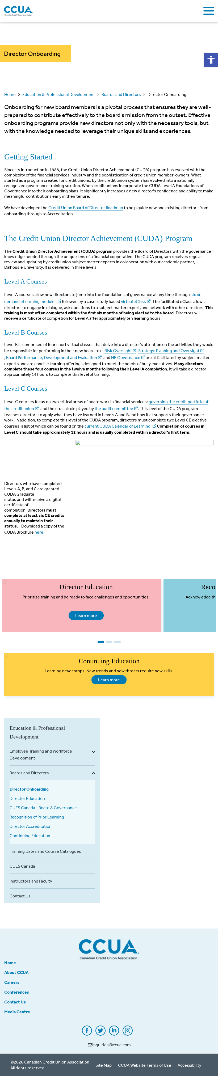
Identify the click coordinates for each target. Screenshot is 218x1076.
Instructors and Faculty (31, 881)
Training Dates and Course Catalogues (45, 851)
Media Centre (17, 1011)
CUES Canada (22, 866)
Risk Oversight (118, 350)
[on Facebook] (87, 1034)
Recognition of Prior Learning (37, 817)
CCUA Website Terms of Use (144, 1065)
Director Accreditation (31, 826)
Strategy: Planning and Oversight (168, 350)
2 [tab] (109, 642)
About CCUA (16, 972)
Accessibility (189, 1065)
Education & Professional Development (58, 94)
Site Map (103, 1065)
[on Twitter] (100, 1034)
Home (10, 94)
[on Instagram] (128, 1034)
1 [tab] (101, 642)
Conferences (16, 992)
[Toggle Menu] (208, 11)
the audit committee (114, 408)
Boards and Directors (121, 94)
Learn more (83, 615)
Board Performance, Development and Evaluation (51, 357)
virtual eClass (133, 301)
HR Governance (125, 357)
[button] (211, 60)
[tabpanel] (81, 605)
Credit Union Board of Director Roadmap (85, 207)
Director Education (27, 798)
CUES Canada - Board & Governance (43, 807)
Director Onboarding (29, 789)
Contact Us (20, 895)
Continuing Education (30, 835)
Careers (11, 982)
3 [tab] (117, 642)
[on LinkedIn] (114, 1034)
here (39, 532)
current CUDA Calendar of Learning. (118, 426)
